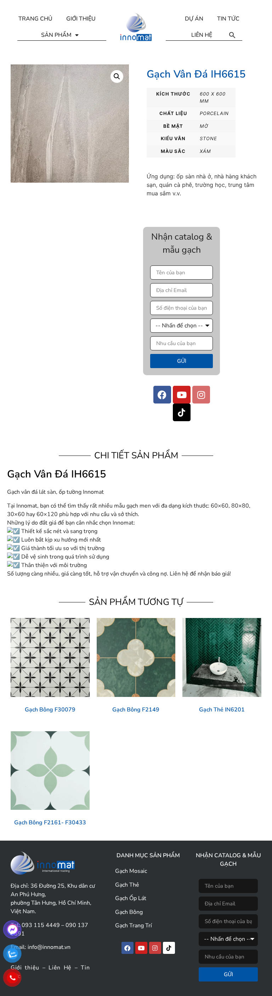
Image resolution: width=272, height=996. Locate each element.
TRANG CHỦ (35, 19)
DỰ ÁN (194, 19)
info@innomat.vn (49, 947)
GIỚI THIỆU (81, 19)
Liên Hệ (60, 968)
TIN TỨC (228, 19)
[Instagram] (201, 394)
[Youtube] (182, 394)
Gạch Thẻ (127, 885)
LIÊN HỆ (201, 35)
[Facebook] (162, 394)
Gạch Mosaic (131, 871)
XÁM (205, 151)
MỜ (204, 126)
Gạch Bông (129, 912)
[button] (232, 35)
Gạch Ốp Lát (130, 898)
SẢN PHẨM (56, 35)
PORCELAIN (214, 113)
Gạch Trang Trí (133, 925)
